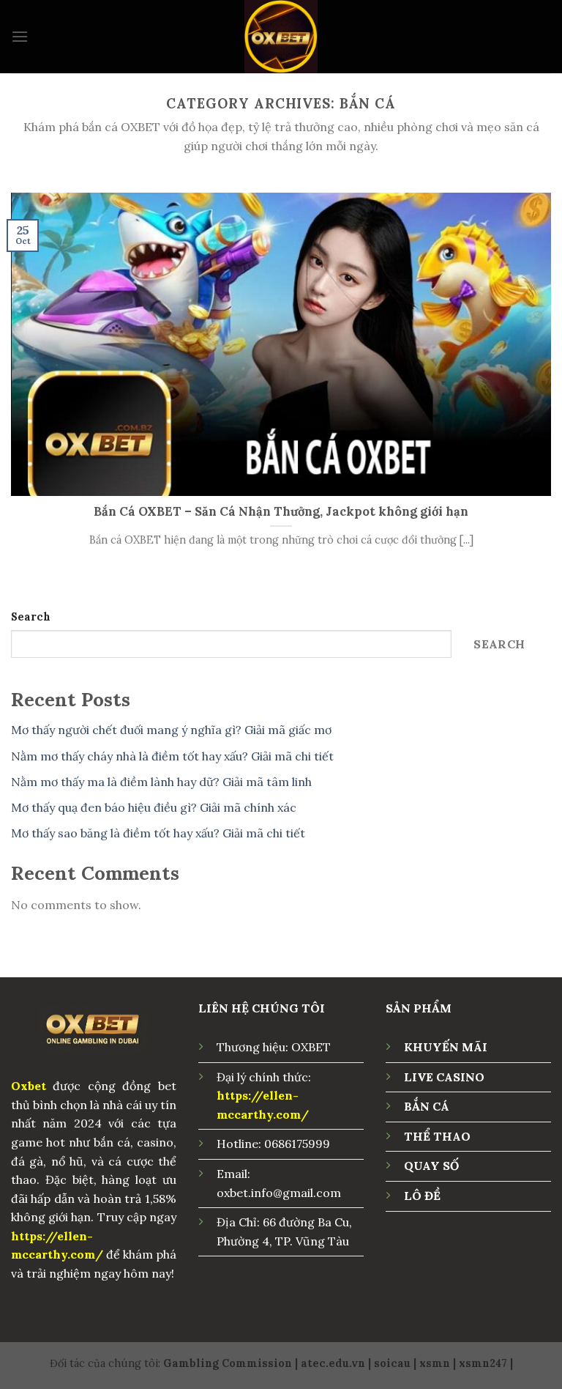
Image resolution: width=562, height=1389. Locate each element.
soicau (392, 1363)
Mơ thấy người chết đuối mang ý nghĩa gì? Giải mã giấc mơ (171, 729)
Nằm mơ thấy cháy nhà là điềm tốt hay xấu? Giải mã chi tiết (172, 756)
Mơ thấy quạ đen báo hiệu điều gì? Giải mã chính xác (153, 807)
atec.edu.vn (333, 1363)
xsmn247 (483, 1363)
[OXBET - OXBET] (281, 36)
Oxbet (28, 1085)
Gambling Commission (227, 1363)
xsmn (434, 1363)
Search (30, 616)
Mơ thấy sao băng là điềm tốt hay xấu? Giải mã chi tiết (158, 833)
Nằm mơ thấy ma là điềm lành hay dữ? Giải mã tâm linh (161, 781)
